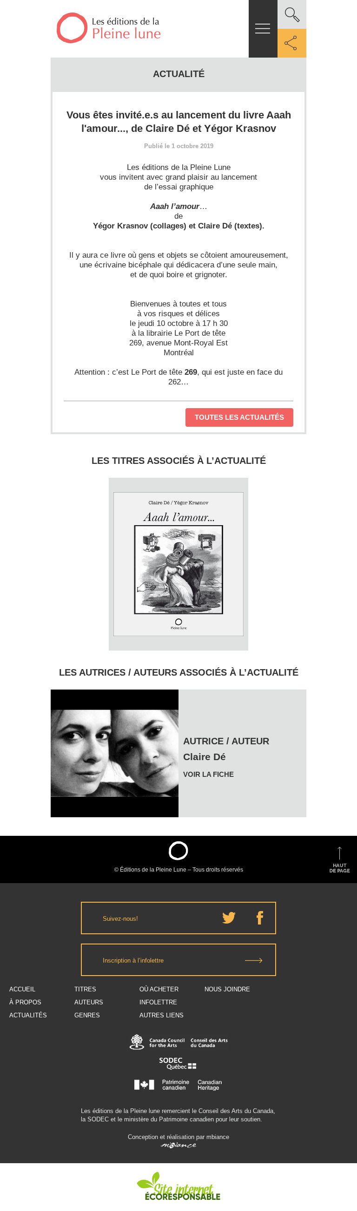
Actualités (28, 1015)
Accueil (22, 989)
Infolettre (158, 1002)
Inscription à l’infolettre (133, 960)
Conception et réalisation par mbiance (178, 1136)
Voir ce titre (179, 633)
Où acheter (158, 989)
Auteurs (88, 1002)
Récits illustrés (178, 532)
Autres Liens (161, 1015)
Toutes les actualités (239, 417)
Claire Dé (178, 514)
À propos (25, 1002)
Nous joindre (227, 989)
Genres (87, 1015)
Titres (85, 989)
